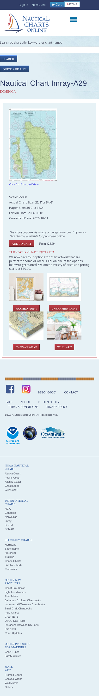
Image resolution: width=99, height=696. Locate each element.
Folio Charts (12, 612)
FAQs (9, 402)
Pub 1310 (10, 629)
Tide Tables (11, 596)
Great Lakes (12, 485)
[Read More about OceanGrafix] (53, 433)
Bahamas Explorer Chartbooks (23, 600)
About (25, 402)
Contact (71, 392)
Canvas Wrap (26, 347)
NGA (8, 508)
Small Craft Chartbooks (18, 608)
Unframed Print (64, 308)
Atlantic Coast (13, 481)
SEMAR (9, 529)
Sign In (23, 5)
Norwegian (11, 516)
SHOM (9, 525)
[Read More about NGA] (30, 433)
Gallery (9, 687)
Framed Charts (14, 674)
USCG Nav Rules (15, 620)
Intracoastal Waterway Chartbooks (25, 604)
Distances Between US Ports (22, 624)
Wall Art (64, 347)
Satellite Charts (13, 565)
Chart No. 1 (11, 616)
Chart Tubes (12, 651)
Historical (10, 552)
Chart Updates (13, 633)
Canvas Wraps (13, 678)
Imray (8, 521)
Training (9, 556)
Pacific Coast (12, 477)
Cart (58, 4)
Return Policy (48, 402)
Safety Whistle (13, 656)
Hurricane (10, 544)
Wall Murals (11, 683)
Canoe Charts (13, 561)
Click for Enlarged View (24, 184)
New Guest (39, 5)
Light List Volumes (15, 592)
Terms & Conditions (23, 407)
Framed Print (26, 308)
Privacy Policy (57, 407)
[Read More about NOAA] (13, 435)
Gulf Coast (11, 489)
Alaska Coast (12, 473)
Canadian (10, 512)
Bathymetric (12, 548)
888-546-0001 (47, 392)
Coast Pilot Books (15, 588)
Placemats (11, 569)
